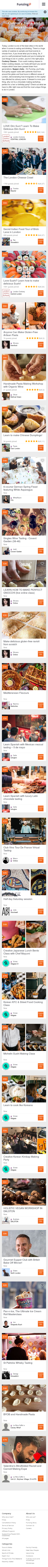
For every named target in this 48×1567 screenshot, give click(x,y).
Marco (15, 858)
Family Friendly (31, 1547)
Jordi (15, 549)
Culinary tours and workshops (33, 1559)
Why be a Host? (8, 1517)
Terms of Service (8, 1525)
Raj (14, 240)
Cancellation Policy (9, 1523)
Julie (14, 910)
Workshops (30, 1563)
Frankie (15, 188)
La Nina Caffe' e (19, 1425)
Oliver (15, 395)
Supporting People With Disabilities (11, 1534)
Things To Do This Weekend (12, 1559)
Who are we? (31, 1517)
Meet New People (32, 1550)
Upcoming (30, 1553)
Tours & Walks (7, 1547)
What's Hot (6, 1550)
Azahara (16, 1219)
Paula (15, 446)
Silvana (15, 343)
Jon (14, 1322)
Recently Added (7, 1561)
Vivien (15, 961)
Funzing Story (31, 1523)
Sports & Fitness (7, 1553)
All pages (5, 1538)
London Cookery (19, 137)
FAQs (4, 1520)
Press (28, 1520)
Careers (28, 1528)
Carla (15, 755)
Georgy (15, 1374)
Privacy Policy (7, 1528)
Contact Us (30, 1525)
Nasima (16, 704)
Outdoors (29, 1556)
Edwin (15, 1271)
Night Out (6, 1556)
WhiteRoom (17, 498)
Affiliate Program (8, 1531)
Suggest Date (40, 138)
